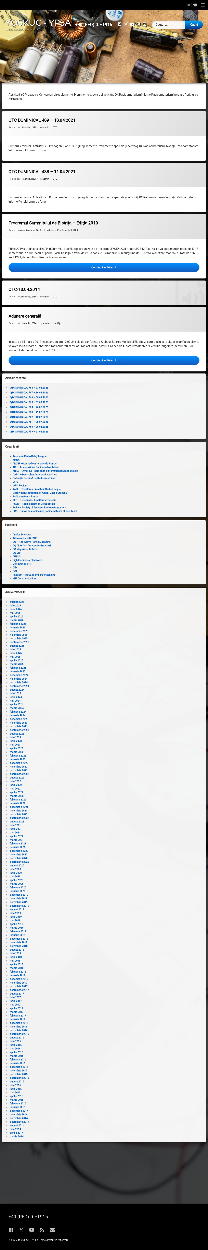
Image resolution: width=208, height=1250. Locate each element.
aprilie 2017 (16, 1008)
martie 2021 (17, 839)
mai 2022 (15, 788)
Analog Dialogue (22, 534)
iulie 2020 (15, 869)
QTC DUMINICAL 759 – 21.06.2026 (29, 431)
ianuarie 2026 (17, 627)
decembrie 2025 (19, 631)
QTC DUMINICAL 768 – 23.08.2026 (29, 387)
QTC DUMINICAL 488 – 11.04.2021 (42, 171)
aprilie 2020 (16, 880)
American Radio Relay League (30, 456)
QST (15, 571)
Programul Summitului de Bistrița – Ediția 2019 (53, 223)
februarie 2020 (18, 887)
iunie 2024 (16, 697)
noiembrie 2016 (18, 1026)
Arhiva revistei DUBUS (25, 538)
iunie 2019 (16, 916)
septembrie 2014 (19, 1121)
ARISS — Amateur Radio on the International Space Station (45, 470)
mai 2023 (15, 744)
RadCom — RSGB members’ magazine (34, 574)
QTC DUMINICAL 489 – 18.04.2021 (42, 120)
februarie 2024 (18, 711)
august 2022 (17, 777)
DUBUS (17, 556)
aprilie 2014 (16, 1132)
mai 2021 (15, 832)
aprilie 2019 (16, 924)
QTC (55, 127)
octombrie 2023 (19, 726)
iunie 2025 (16, 653)
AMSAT (17, 460)
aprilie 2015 (16, 1096)
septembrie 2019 (19, 905)
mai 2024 (15, 700)
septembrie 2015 (19, 1077)
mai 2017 (15, 1004)
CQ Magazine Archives (25, 549)
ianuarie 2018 (17, 975)
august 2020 (17, 865)
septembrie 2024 (19, 686)
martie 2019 (17, 927)
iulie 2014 (15, 1129)
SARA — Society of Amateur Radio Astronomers (39, 507)
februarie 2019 (18, 931)
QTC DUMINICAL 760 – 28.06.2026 (29, 426)
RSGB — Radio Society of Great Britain (34, 503)
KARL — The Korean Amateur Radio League (37, 489)
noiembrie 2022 (18, 766)
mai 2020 (15, 876)
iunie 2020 (16, 872)
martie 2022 (17, 796)
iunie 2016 (16, 1045)
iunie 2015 (16, 1088)
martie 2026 (17, 620)
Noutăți (57, 323)
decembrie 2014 (19, 1110)
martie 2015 (17, 1099)
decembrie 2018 (19, 938)
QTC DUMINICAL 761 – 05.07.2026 (29, 421)
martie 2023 (17, 752)
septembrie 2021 (19, 818)
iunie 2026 (16, 609)
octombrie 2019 (19, 902)
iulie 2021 (15, 825)
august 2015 (17, 1081)
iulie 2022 (15, 781)
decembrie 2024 (19, 675)
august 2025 (17, 645)
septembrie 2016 (19, 1034)
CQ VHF (17, 552)
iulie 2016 (15, 1041)
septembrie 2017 (19, 990)
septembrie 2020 (19, 861)
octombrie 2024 (19, 682)
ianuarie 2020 (17, 891)
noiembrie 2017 (18, 982)
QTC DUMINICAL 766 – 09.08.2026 (29, 397)
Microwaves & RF (22, 563)
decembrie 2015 (19, 1067)
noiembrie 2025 (18, 634)
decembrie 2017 (19, 979)
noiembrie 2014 (18, 1114)
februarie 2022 (18, 799)
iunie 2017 (16, 1001)
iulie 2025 (15, 649)
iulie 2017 (15, 997)
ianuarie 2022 (17, 803)
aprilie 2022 (16, 792)
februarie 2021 (18, 843)
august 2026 (17, 601)
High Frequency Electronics (28, 560)
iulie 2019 (15, 913)
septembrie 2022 (19, 774)
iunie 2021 (16, 829)
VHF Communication (24, 578)
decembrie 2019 (19, 894)
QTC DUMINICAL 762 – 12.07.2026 (29, 417)
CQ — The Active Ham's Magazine (32, 541)
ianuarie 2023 (17, 759)
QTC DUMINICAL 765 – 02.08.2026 (29, 402)
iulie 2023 (15, 737)
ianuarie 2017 (17, 1019)
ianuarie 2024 (17, 715)
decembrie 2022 (19, 763)
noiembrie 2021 (18, 810)
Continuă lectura (132, 267)
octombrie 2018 (19, 946)
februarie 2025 (18, 667)
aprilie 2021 (16, 836)
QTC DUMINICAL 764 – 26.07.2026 (29, 407)
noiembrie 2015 (18, 1070)
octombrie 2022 (19, 770)
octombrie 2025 (19, 638)
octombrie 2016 (19, 1030)
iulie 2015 (15, 1085)
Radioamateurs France (25, 496)
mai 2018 (15, 960)
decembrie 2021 (19, 807)
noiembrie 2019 (18, 898)
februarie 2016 (18, 1059)
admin (45, 127)
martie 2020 (17, 883)
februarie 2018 (18, 971)
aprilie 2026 (16, 616)
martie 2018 (17, 968)
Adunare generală (25, 316)
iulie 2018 (15, 953)
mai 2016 (15, 1048)
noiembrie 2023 (18, 722)
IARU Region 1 (21, 485)
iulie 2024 (15, 693)
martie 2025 (17, 664)
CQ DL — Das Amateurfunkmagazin (32, 545)
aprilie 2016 (16, 1052)
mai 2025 (15, 656)
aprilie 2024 (16, 704)
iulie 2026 (15, 605)
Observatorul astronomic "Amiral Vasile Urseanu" (40, 492)
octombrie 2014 (19, 1118)
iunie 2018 (16, 957)
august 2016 (17, 1037)
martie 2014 (17, 1136)
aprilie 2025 (16, 660)
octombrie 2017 (19, 986)
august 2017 (17, 993)
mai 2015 (15, 1092)
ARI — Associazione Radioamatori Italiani (36, 467)
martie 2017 (17, 1012)
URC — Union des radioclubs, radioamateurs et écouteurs (45, 511)
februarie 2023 (18, 755)
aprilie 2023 (16, 748)
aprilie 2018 (16, 964)
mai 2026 (15, 612)
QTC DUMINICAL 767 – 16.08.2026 (29, 392)
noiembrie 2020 (18, 854)
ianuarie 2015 (17, 1107)
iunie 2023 (16, 741)
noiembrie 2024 (18, 678)
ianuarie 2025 (17, 671)
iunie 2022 (16, 785)
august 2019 (17, 909)
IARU (15, 481)
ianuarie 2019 (17, 935)
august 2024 (17, 689)
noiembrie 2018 (18, 942)
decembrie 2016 (19, 1023)
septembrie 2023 (19, 730)
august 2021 (17, 821)
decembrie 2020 (19, 850)
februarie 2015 (18, 1103)
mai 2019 (15, 920)
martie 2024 (17, 708)
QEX (15, 567)
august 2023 (17, 733)
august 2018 (17, 949)
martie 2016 (17, 1056)
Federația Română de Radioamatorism (34, 478)
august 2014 (17, 1125)
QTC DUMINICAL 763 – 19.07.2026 (29, 412)
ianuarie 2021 (17, 847)
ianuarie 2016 (17, 1063)
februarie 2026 (18, 623)
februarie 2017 (18, 1015)
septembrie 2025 (19, 642)
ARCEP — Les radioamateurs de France (34, 463)
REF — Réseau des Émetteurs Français (34, 500)
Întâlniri (75, 230)
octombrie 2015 (19, 1074)
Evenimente (63, 230)
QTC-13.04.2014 (24, 289)
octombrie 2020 (19, 858)
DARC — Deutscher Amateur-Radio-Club (35, 474)
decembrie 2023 (19, 719)
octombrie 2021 (19, 814)
